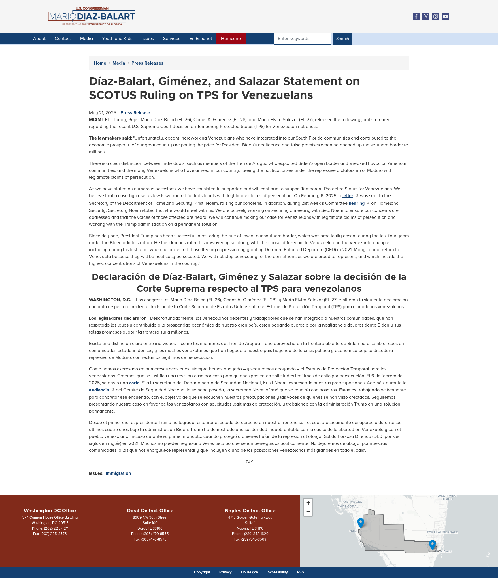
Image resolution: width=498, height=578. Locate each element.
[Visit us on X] (427, 16)
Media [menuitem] (86, 39)
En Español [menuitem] (200, 39)
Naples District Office (250, 510)
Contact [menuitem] (63, 39)
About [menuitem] (39, 39)
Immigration (118, 473)
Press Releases (147, 63)
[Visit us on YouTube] (447, 16)
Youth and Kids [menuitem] (117, 39)
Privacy (225, 572)
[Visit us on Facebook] (417, 16)
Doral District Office (150, 510)
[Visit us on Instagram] (437, 16)
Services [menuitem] (171, 39)
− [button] (308, 511)
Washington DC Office (50, 510)
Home (100, 63)
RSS (300, 572)
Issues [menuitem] (148, 39)
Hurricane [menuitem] (231, 39)
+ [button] (308, 503)
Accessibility (277, 572)
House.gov (249, 572)
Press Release (135, 113)
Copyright (202, 572)
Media (118, 63)
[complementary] (399, 531)
